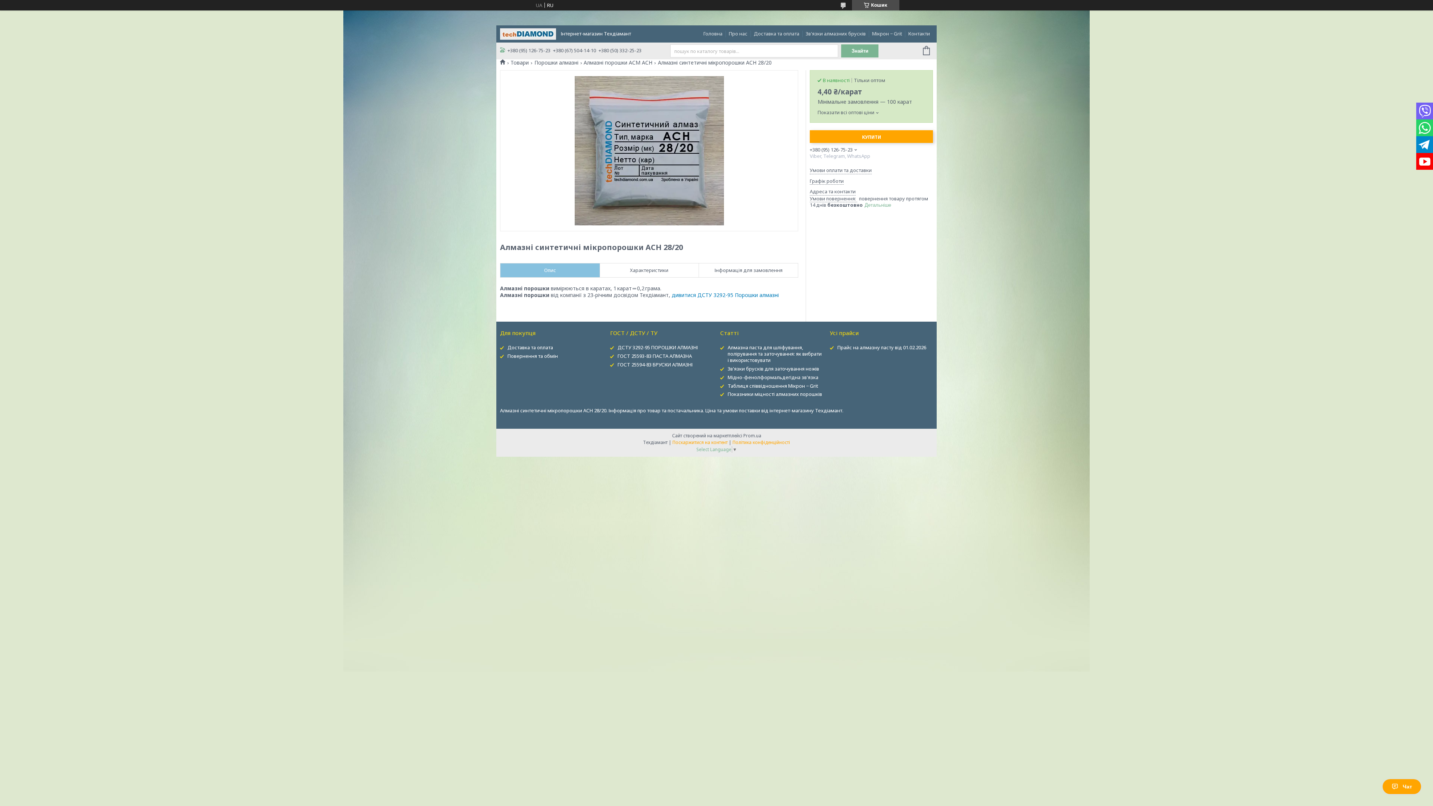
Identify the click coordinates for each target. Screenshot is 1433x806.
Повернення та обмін (533, 356)
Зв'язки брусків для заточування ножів (773, 368)
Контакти (919, 33)
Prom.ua (752, 435)
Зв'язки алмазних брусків (836, 33)
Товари (520, 62)
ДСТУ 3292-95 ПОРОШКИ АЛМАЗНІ (658, 347)
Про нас (738, 33)
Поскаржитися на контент (700, 442)
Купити (871, 137)
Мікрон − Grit (887, 33)
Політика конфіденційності (761, 442)
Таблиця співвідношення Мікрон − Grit (773, 385)
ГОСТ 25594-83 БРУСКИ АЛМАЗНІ (655, 364)
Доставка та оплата (776, 33)
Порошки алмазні (556, 62)
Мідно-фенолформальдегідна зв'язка (773, 377)
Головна (712, 33)
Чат (1407, 787)
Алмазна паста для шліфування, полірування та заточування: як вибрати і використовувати (775, 353)
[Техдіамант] (528, 33)
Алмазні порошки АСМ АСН (618, 62)
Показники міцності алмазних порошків (775, 394)
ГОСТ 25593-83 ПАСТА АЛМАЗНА (655, 356)
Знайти (860, 51)
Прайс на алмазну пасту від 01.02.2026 (881, 347)
